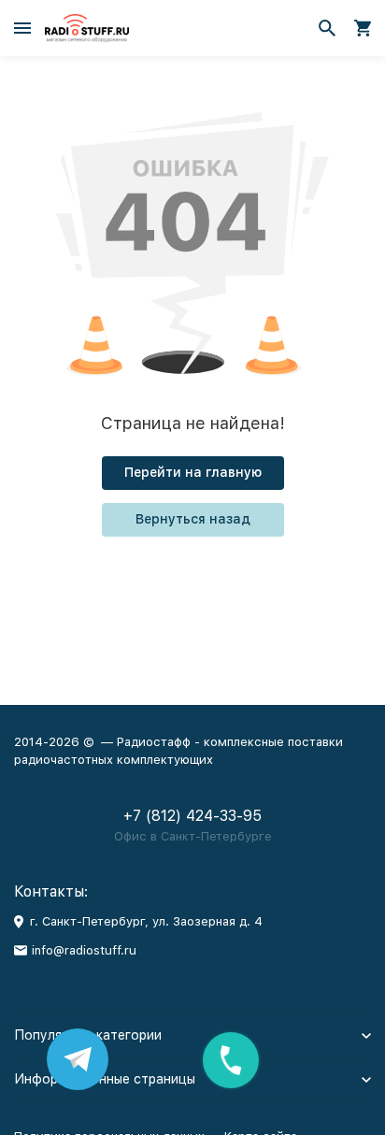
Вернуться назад (192, 518)
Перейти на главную (193, 472)
